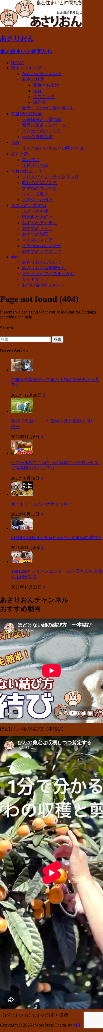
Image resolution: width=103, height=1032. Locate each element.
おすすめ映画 (35, 234)
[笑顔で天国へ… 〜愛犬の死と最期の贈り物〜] (22, 411)
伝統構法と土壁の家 (42, 119)
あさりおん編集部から (44, 267)
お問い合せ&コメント (43, 285)
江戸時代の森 (35, 165)
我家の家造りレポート (44, 125)
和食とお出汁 (46, 85)
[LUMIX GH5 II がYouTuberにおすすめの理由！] (22, 528)
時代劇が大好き (37, 217)
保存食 (39, 102)
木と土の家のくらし (42, 131)
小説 (15, 142)
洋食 (37, 90)
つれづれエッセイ (28, 171)
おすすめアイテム (39, 222)
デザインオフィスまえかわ (48, 273)
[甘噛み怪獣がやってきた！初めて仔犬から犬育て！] (22, 370)
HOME (17, 62)
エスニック (44, 96)
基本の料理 (33, 79)
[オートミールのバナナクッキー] (22, 494)
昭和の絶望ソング (39, 182)
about (16, 257)
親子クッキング (26, 68)
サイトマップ (35, 279)
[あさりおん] (41, 25)
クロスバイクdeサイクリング (50, 177)
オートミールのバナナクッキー (42, 504)
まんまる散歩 (35, 194)
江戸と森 (20, 154)
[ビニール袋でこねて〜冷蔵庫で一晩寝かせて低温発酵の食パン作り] (22, 453)
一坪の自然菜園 (37, 136)
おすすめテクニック (42, 251)
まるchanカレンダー (41, 245)
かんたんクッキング (42, 73)
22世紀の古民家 (26, 113)
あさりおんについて (42, 262)
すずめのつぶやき (39, 188)
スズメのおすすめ (28, 205)
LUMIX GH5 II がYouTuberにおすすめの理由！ (56, 537)
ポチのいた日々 (37, 199)
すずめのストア (37, 240)
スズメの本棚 (35, 211)
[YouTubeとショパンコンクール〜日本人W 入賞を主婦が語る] (22, 561)
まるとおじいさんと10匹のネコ (52, 148)
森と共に (31, 159)
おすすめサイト (37, 228)
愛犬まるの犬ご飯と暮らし (48, 108)
